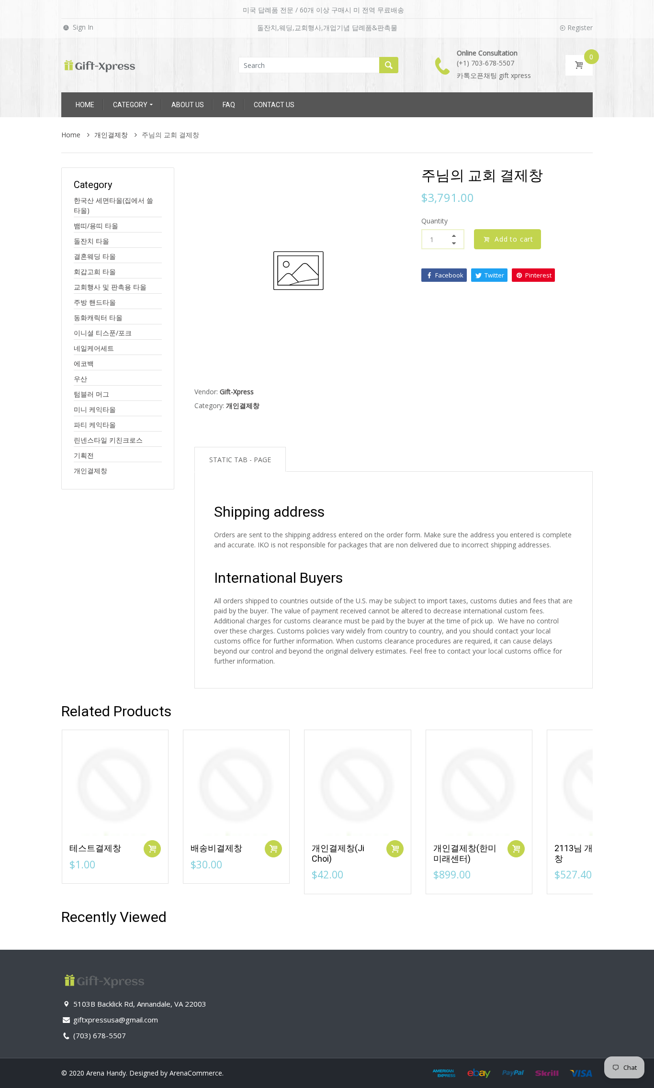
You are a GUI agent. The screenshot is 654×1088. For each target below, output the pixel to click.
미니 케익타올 (95, 409)
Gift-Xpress (237, 391)
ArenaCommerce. (196, 1072)
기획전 (84, 455)
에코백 (84, 363)
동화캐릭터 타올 (98, 317)
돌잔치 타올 (91, 240)
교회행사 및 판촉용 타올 (110, 286)
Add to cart (514, 239)
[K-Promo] (99, 64)
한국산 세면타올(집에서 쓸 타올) (113, 205)
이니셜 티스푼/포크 (103, 332)
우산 (80, 378)
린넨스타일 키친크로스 (108, 439)
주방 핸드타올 (95, 302)
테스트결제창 (95, 848)
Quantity (434, 220)
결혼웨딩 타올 (95, 256)
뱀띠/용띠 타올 (96, 225)
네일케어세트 (94, 348)
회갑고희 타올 (95, 271)
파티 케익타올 (95, 424)
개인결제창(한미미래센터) (464, 853)
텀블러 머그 (91, 394)
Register (580, 27)
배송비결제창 (216, 848)
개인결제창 (90, 470)
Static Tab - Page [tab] (240, 459)
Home (71, 134)
